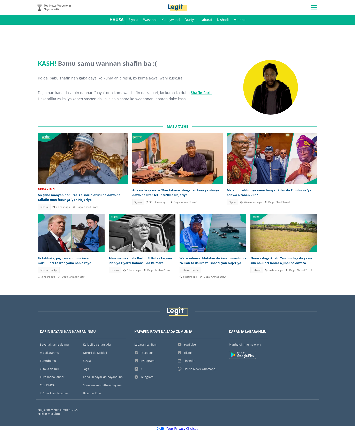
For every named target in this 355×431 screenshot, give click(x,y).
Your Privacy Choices (182, 428)
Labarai (206, 19)
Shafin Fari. (201, 92)
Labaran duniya (49, 270)
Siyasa (133, 19)
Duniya (190, 19)
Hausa (116, 19)
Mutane (240, 19)
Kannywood (170, 19)
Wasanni (150, 19)
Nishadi (223, 19)
